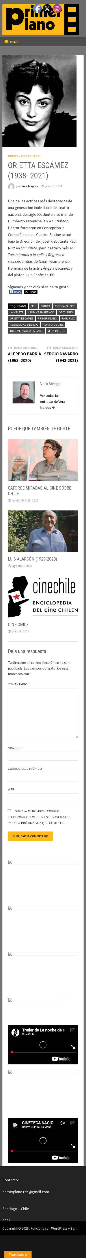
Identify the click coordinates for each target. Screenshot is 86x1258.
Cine (33, 306)
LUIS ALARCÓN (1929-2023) (32, 559)
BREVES (13, 156)
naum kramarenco (41, 312)
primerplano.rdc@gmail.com (25, 1191)
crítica (45, 306)
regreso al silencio (24, 325)
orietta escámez (22, 318)
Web (11, 789)
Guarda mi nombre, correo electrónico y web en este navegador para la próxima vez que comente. (39, 817)
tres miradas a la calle (26, 331)
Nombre (15, 748)
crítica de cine (65, 306)
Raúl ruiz (68, 318)
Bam (73, 1228)
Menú (14, 41)
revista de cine (53, 325)
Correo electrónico (26, 769)
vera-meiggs (56, 331)
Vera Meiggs (30, 186)
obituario (66, 312)
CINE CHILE (18, 624)
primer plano (47, 318)
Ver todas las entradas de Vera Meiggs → (52, 401)
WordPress (59, 1228)
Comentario (19, 684)
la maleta (16, 312)
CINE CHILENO (30, 156)
